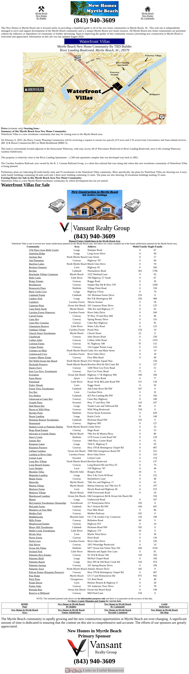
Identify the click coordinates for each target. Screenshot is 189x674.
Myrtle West (35, 534)
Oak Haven (34, 544)
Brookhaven (35, 284)
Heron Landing (36, 416)
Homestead (34, 423)
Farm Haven (35, 378)
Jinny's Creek (35, 437)
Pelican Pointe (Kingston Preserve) (46, 572)
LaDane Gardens (37, 451)
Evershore (34, 374)
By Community (147, 18)
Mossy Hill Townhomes (41, 527)
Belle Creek (35, 277)
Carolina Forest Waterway (42, 312)
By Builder (41, 18)
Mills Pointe (35, 520)
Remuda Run (35, 589)
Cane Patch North (38, 309)
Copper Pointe (36, 347)
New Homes (41, 16)
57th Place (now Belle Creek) (44, 250)
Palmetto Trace (36, 568)
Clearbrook (34, 336)
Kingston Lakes (37, 444)
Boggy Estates (36, 281)
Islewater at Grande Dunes (42, 433)
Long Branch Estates (39, 464)
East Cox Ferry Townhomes (43, 371)
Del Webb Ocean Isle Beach (43, 361)
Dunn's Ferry (35, 367)
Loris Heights (36, 468)
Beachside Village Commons (43, 274)
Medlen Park (35, 513)
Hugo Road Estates (38, 430)
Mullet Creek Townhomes (42, 530)
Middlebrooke (36, 516)
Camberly (34, 302)
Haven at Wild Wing (39, 409)
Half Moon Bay (37, 406)
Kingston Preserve (38, 447)
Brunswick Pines (37, 288)
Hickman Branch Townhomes (44, 419)
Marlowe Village (37, 492)
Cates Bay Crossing (39, 322)
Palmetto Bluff (36, 558)
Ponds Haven (35, 582)
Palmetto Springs (37, 565)
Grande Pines (35, 402)
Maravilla (34, 482)
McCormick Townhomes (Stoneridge (47, 503)
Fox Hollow (35, 395)
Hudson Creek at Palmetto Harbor (46, 426)
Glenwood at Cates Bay (41, 399)
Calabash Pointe (37, 295)
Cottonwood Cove (38, 354)
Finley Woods (36, 385)
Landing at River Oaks (40, 454)
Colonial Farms (36, 343)
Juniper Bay (35, 440)
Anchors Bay (35, 257)
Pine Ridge (34, 575)
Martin (32, 499)
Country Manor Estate (40, 357)
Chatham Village (37, 329)
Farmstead (34, 381)
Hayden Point (36, 412)
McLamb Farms (37, 506)
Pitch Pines (34, 579)
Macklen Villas (36, 471)
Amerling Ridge (37, 253)
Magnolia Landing (38, 475)
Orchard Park (35, 551)
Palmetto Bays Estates (40, 555)
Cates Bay (34, 319)
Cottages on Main (38, 350)
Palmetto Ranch (37, 561)
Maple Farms (35, 478)
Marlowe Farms (37, 489)
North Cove (35, 541)
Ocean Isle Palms (37, 548)
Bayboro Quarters (38, 267)
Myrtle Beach (41, 13)
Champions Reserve (39, 326)
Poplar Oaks (35, 586)
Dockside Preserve (38, 364)
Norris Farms (35, 537)
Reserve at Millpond (39, 593)
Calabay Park (35, 298)
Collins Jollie (35, 340)
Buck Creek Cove (38, 291)
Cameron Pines (36, 305)
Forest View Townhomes (41, 388)
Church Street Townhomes (42, 333)
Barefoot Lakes (36, 264)
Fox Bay (33, 392)
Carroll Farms (36, 315)
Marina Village (36, 485)
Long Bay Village (38, 461)
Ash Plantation (36, 260)
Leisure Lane (35, 458)
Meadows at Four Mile (40, 510)
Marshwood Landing (39, 496)
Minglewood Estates (39, 523)
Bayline (33, 270)
